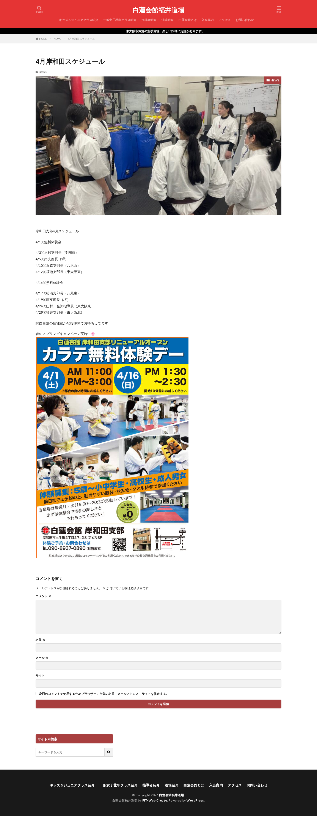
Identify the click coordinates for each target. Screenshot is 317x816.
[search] (109, 752)
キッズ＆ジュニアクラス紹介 (78, 20)
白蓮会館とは (188, 20)
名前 (40, 639)
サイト (40, 675)
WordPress (195, 800)
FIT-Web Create (154, 800)
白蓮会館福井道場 (158, 9)
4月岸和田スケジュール (81, 38)
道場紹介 (168, 20)
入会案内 (208, 20)
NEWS (57, 38)
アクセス (225, 20)
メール (42, 657)
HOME (43, 38)
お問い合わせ (245, 20)
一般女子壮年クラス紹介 (120, 20)
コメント (43, 596)
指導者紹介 (149, 20)
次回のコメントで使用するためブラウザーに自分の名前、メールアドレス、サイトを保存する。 (104, 693)
